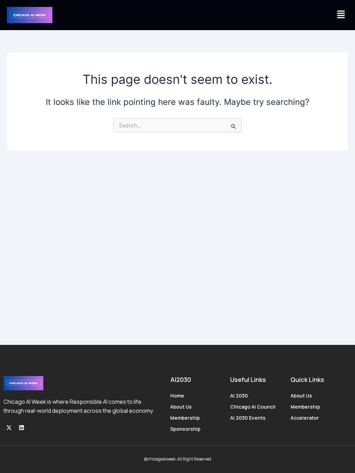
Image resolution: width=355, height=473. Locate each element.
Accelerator (305, 417)
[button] (341, 15)
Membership (185, 417)
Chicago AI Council (253, 406)
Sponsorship (185, 429)
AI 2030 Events (248, 417)
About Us (181, 406)
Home (177, 395)
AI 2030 (239, 395)
